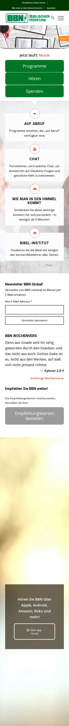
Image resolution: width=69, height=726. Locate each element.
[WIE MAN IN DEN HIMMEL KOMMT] (35, 189)
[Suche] (50, 18)
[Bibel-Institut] (35, 233)
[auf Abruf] (35, 113)
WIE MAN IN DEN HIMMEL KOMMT (34, 201)
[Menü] (59, 18)
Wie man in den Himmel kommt (27, 8)
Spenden (51, 8)
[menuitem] (33, 3)
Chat (34, 159)
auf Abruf (34, 124)
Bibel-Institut (34, 243)
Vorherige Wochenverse (47, 378)
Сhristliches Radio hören (33, 2)
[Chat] (35, 149)
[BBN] (28, 18)
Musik (44, 55)
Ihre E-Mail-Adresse (18, 301)
